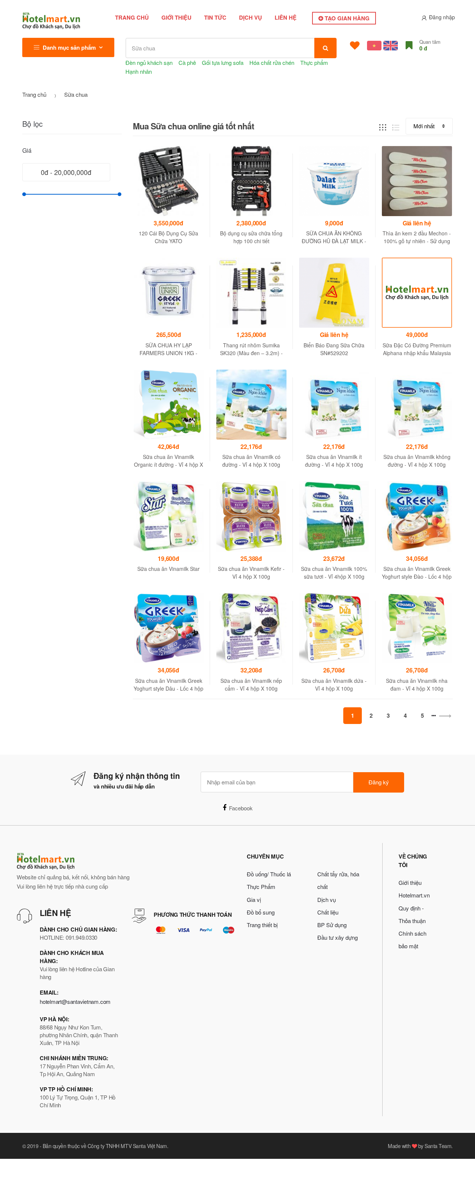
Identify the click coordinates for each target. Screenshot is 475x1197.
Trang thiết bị (262, 925)
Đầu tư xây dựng (337, 937)
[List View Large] (395, 126)
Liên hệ (286, 17)
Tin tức (215, 17)
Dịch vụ (250, 17)
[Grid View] (382, 126)
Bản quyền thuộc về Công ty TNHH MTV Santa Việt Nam (105, 1146)
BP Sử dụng (332, 925)
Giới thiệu (176, 17)
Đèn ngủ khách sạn (149, 62)
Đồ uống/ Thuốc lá (269, 874)
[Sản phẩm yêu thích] (355, 45)
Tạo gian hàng (346, 18)
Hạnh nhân (138, 71)
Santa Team (438, 1146)
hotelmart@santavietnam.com (75, 1001)
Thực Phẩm (261, 886)
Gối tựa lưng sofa (222, 62)
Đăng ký (378, 782)
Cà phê (187, 62)
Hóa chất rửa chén (271, 62)
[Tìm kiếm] (325, 48)
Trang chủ (132, 17)
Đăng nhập (442, 17)
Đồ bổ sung (261, 912)
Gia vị (254, 899)
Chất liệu (327, 912)
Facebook (241, 808)
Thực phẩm (314, 62)
